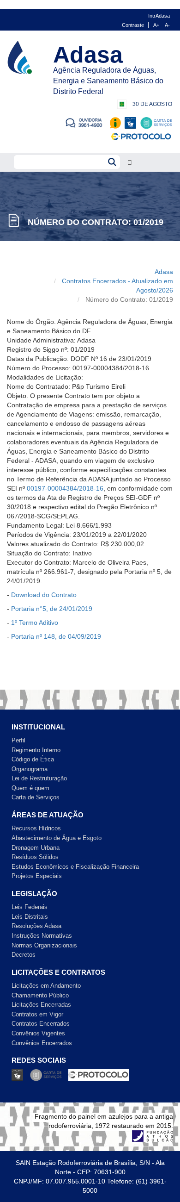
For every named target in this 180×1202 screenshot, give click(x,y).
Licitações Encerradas (41, 1004)
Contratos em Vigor (37, 1014)
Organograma (30, 769)
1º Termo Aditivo (34, 622)
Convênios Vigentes (38, 1033)
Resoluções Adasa (36, 925)
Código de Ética (33, 759)
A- (167, 25)
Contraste (133, 25)
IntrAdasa (159, 16)
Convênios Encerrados (42, 1043)
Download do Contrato (44, 594)
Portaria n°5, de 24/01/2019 (51, 608)
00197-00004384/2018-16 (65, 488)
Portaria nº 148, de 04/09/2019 (56, 636)
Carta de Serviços (36, 797)
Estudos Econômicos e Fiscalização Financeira (75, 866)
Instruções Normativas (42, 935)
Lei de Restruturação (39, 778)
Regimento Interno (36, 750)
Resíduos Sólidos (35, 856)
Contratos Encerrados (41, 1023)
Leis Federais (30, 906)
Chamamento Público (40, 995)
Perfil (18, 740)
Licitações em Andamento (46, 985)
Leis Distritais (30, 916)
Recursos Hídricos (36, 828)
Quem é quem (30, 788)
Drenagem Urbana (36, 847)
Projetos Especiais (37, 875)
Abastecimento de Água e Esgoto (57, 838)
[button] (129, 163)
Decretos (24, 954)
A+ (156, 25)
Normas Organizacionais (44, 945)
